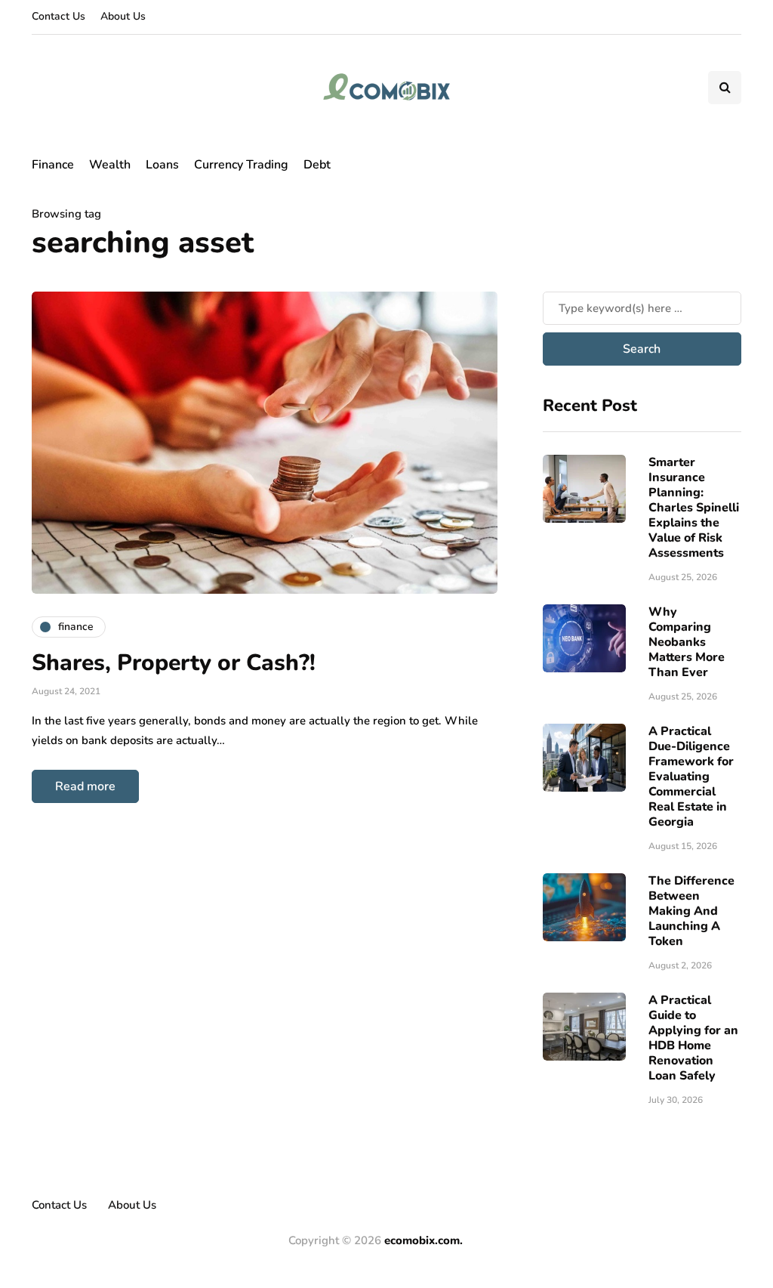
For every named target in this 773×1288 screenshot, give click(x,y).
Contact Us (58, 16)
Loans (162, 164)
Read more (85, 786)
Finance (53, 164)
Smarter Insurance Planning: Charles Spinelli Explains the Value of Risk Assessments (693, 507)
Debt (317, 164)
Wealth (110, 164)
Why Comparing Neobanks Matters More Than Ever (686, 642)
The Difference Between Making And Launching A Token (691, 911)
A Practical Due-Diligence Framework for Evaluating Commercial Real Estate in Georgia (691, 776)
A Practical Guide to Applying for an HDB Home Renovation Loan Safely (693, 1038)
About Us (123, 16)
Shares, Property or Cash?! (174, 662)
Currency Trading (241, 164)
